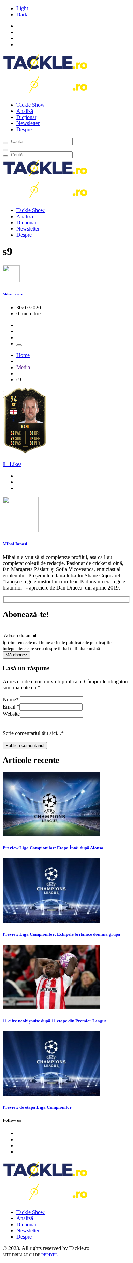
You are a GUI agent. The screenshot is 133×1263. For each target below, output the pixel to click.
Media (23, 367)
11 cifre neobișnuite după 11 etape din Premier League (55, 1020)
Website (11, 714)
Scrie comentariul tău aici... (33, 733)
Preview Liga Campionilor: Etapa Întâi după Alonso (53, 847)
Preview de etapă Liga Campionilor (37, 1107)
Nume (11, 699)
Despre (24, 129)
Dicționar (26, 117)
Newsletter (28, 123)
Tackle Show (30, 105)
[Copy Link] (19, 345)
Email (11, 707)
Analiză (24, 111)
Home (23, 355)
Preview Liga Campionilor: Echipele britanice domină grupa (61, 934)
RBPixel (49, 1255)
